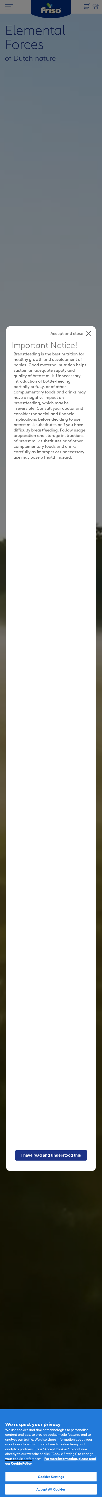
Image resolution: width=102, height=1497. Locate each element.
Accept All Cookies (50, 1489)
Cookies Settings (51, 1476)
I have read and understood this (51, 1155)
